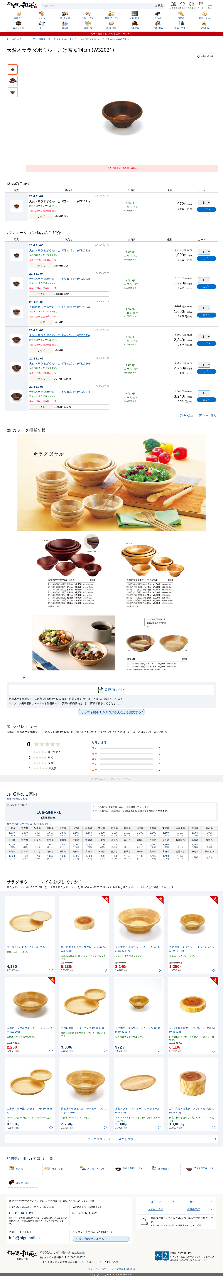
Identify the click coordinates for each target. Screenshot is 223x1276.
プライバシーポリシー (99, 1268)
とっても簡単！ (111, 712)
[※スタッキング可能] (13, 81)
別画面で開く (115, 689)
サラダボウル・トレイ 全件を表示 (110, 1139)
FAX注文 (188, 415)
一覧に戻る (15, 39)
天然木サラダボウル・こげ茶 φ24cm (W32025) (59, 335)
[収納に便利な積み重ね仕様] (13, 69)
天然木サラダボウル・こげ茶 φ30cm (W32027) (59, 392)
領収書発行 (193, 1209)
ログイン (156, 1201)
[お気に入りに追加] (51, 970)
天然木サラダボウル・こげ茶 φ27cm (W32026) (59, 363)
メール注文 (209, 415)
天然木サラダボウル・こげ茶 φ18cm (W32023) (59, 278)
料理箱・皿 (17, 1158)
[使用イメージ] (13, 92)
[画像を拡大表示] (122, 113)
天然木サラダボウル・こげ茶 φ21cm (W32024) (59, 307)
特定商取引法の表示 (125, 1268)
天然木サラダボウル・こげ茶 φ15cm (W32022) (59, 250)
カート (193, 1201)
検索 (160, 5)
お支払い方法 (155, 1209)
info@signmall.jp (24, 1238)
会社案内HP (78, 1252)
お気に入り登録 (207, 56)
